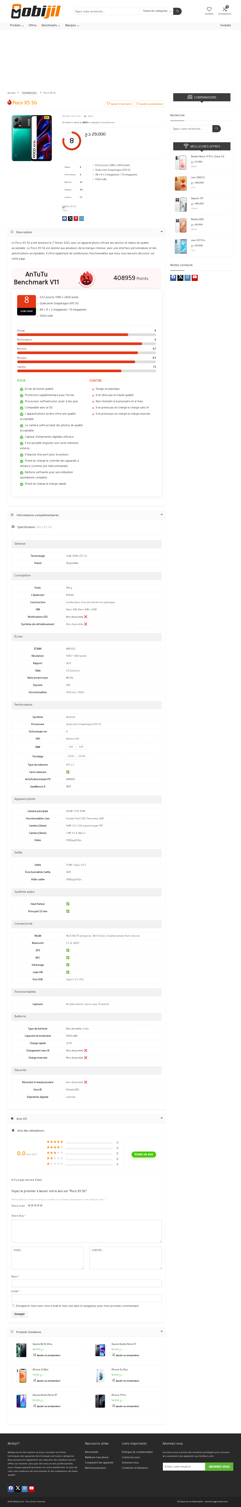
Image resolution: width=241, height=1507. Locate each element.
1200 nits (71, 692)
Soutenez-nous (130, 1463)
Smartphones (29, 93)
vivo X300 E (198, 177)
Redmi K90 (197, 219)
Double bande (115, 936)
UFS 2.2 (70, 765)
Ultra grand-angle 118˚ (91, 826)
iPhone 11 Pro (118, 1395)
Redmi (194, 167)
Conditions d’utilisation (135, 1468)
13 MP (69, 865)
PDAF (83, 811)
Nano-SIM (71, 610)
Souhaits (225, 25)
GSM (68, 556)
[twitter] (180, 278)
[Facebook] (173, 278)
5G (85, 556)
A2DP (76, 943)
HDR (101, 819)
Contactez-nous (131, 1457)
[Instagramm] (188, 278)
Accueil (11, 93)
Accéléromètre (74, 1004)
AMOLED (71, 649)
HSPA (75, 556)
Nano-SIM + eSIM (87, 610)
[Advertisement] (120, 58)
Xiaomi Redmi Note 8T (45, 1395)
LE (71, 943)
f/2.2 (74, 826)
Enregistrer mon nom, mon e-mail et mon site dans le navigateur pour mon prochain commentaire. (78, 1306)
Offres (33, 25)
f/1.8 (76, 811)
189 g (69, 588)
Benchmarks (91, 1452)
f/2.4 (74, 833)
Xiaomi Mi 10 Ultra (42, 1344)
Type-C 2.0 (72, 980)
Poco (64, 211)
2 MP (68, 833)
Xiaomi (194, 209)
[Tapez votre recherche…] (177, 11)
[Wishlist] (209, 10)
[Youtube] (195, 278)
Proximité (103, 1004)
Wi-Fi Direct (99, 936)
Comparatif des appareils (99, 1463)
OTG (81, 980)
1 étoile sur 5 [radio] (29, 1205)
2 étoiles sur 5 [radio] (31, 1205)
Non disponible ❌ (76, 624)
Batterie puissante (95, 1468)
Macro (82, 833)
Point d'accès (132, 936)
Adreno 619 (72, 739)
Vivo (193, 188)
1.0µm (76, 865)
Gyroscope (91, 1004)
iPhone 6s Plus (119, 1370)
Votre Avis (18, 1216)
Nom (15, 1277)
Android (70, 717)
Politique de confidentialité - (190, 1502)
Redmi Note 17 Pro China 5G (207, 156)
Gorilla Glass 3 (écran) (78, 602)
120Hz (81, 692)
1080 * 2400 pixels (76, 656)
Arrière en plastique (103, 602)
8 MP (68, 826)
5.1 (67, 943)
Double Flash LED (75, 819)
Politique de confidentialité (137, 1452)
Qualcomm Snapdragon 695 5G (83, 724)
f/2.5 (83, 865)
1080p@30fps (74, 840)
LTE (81, 556)
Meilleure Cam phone (97, 1457)
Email (15, 1291)
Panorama (92, 819)
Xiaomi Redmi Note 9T (123, 1344)
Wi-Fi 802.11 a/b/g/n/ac (79, 936)
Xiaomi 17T (197, 198)
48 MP (69, 811)
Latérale (71, 1097)
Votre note (18, 1206)
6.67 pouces (73, 671)
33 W (69, 1043)
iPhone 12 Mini (40, 1370)
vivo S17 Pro (198, 240)
